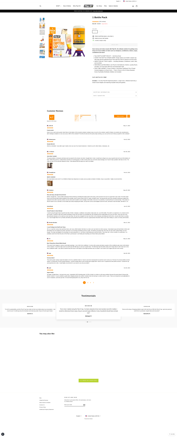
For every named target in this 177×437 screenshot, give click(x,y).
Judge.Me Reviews (43, 400)
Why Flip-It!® (77, 6)
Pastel (100, 31)
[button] (128, 116)
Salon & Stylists (113, 6)
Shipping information (101, 92)
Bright (94, 31)
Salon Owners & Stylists (44, 402)
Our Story (99, 6)
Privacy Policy (42, 407)
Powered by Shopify (88, 418)
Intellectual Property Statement (46, 409)
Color (94, 28)
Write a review (120, 116)
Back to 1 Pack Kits (89, 380)
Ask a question (99, 95)
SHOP (58, 6)
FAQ (105, 6)
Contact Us (42, 404)
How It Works (67, 6)
